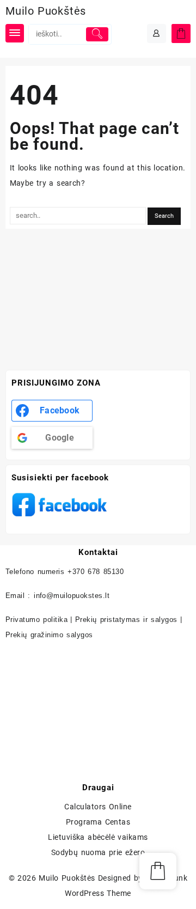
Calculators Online (97, 806)
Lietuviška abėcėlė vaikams (98, 837)
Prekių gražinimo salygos (49, 635)
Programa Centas (98, 822)
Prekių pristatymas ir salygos (126, 619)
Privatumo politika (36, 619)
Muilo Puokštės (45, 10)
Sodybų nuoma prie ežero (98, 852)
